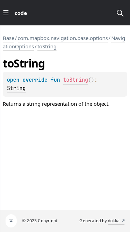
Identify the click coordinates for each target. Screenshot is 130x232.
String (16, 88)
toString (47, 46)
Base (8, 37)
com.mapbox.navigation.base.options (63, 37)
